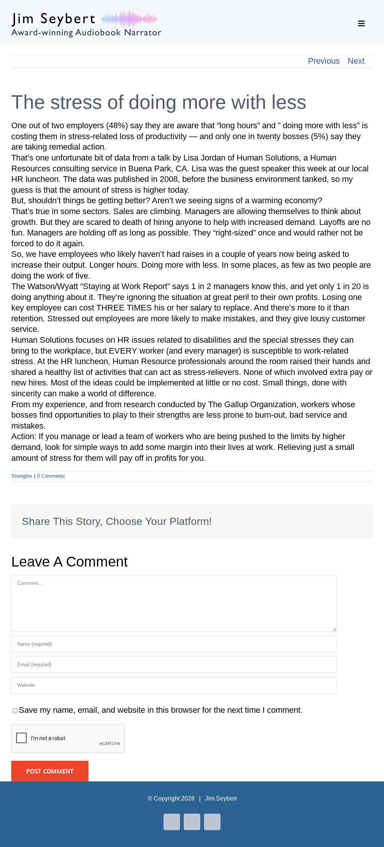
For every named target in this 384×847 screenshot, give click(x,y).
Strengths (21, 476)
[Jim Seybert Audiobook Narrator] (86, 13)
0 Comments (51, 476)
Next (356, 61)
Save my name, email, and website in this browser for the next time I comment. (161, 710)
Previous (324, 61)
